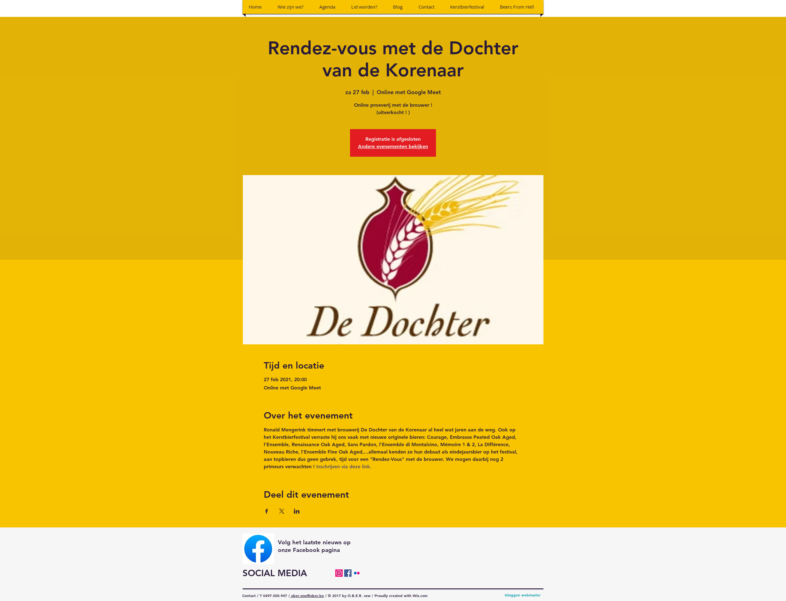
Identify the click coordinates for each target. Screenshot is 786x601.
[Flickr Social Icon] (356, 573)
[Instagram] (339, 573)
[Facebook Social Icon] (348, 573)
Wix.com (420, 595)
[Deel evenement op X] (282, 511)
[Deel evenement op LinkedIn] (297, 511)
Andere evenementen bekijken (393, 146)
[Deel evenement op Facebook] (267, 511)
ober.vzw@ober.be (307, 595)
